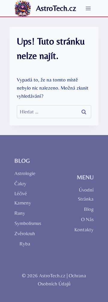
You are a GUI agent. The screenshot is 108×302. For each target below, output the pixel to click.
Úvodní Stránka (86, 194)
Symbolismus (24, 223)
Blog (89, 209)
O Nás (87, 219)
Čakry (20, 183)
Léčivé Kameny (22, 198)
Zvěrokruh (24, 233)
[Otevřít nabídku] (88, 8)
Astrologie (24, 173)
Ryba (25, 244)
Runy (19, 213)
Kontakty (84, 229)
